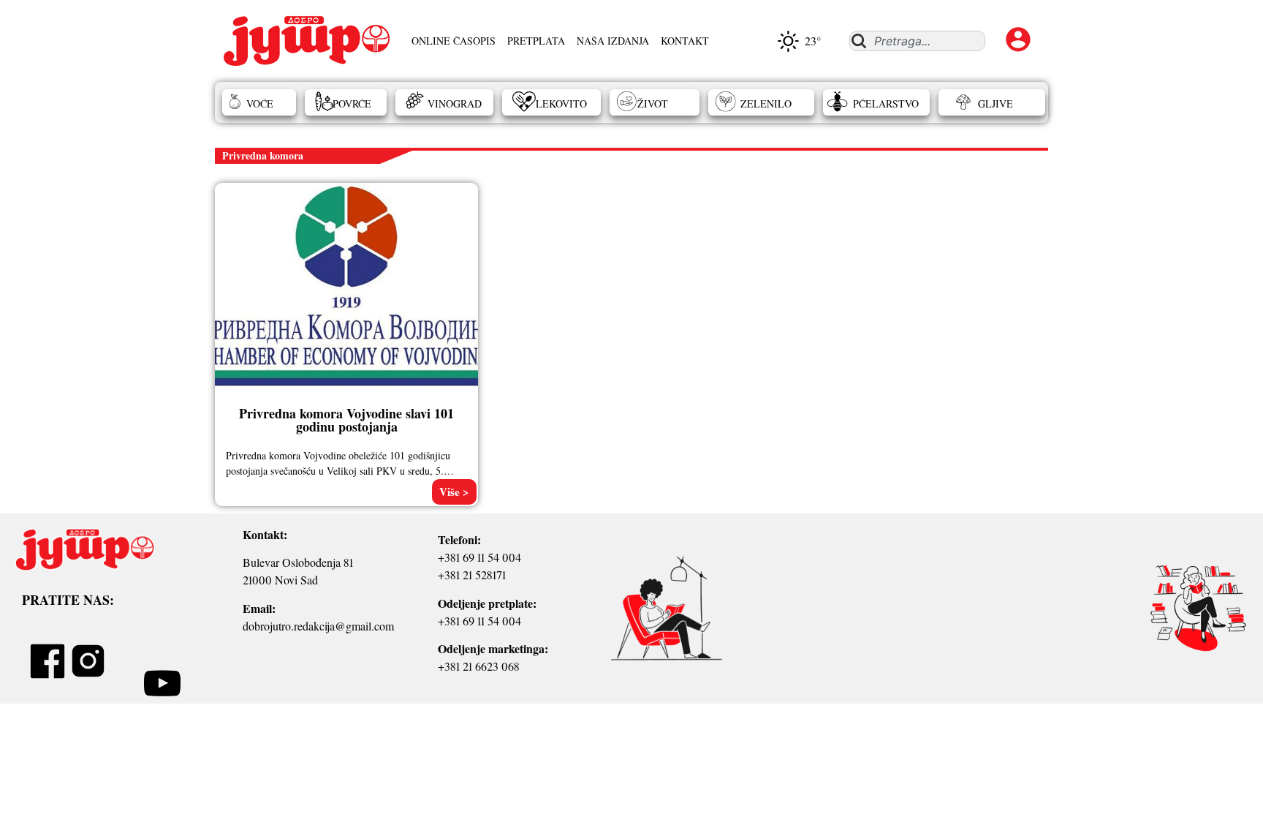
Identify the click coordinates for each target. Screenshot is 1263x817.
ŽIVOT (652, 103)
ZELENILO (766, 103)
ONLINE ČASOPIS (453, 41)
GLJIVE (995, 103)
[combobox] (917, 41)
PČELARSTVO (886, 103)
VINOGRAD (455, 103)
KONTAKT (685, 41)
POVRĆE (352, 103)
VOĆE (259, 103)
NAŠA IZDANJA (613, 41)
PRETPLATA (536, 41)
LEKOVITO (561, 103)
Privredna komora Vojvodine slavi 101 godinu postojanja (346, 420)
